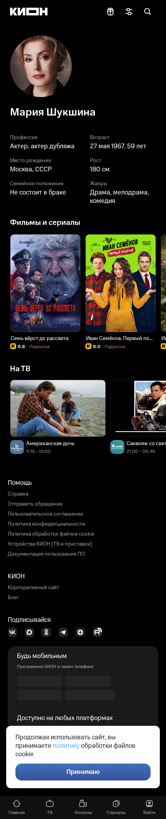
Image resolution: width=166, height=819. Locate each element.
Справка (18, 494)
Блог (13, 597)
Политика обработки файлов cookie (51, 534)
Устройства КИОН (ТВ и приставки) (50, 544)
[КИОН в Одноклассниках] (49, 632)
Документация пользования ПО (46, 554)
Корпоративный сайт (33, 587)
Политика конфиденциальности (46, 524)
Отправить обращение (35, 504)
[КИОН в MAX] (32, 632)
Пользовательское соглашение (45, 514)
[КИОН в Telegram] (66, 632)
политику (66, 745)
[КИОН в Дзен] (83, 632)
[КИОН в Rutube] (100, 632)
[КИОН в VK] (15, 632)
